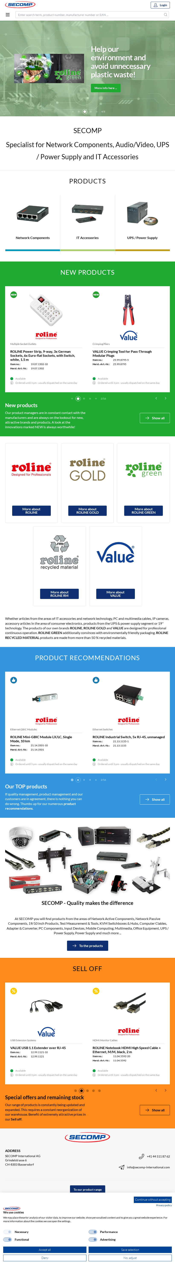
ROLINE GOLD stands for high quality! (115, 61)
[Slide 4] (79, 112)
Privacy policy (164, 1205)
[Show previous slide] (156, 398)
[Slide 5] (85, 112)
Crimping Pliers (101, 344)
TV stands (15, 729)
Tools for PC (99, 729)
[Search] (165, 14)
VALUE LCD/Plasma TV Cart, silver (36, 737)
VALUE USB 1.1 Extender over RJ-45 (38, 1048)
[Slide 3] (73, 112)
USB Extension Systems (23, 1040)
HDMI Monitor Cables (105, 1040)
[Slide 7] (97, 112)
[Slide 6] (91, 112)
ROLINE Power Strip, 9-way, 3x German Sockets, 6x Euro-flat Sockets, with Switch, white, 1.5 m (42, 355)
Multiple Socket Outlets (23, 344)
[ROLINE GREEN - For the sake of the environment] (143, 470)
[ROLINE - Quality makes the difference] (31, 470)
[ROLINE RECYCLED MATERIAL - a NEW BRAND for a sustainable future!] (59, 552)
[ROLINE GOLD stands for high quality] (87, 470)
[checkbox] (7, 1232)
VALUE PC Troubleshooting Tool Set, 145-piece (128, 737)
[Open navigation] (8, 15)
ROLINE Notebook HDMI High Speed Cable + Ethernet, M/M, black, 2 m (127, 1050)
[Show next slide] (165, 398)
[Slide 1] (72, 399)
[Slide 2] (78, 399)
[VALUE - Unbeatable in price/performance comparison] (115, 552)
